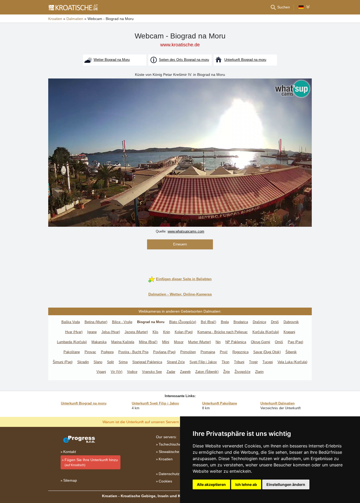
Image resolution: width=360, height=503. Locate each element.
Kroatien (166, 459)
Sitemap (70, 480)
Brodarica (240, 322)
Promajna (208, 352)
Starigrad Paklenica (147, 362)
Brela (225, 322)
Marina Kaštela (122, 342)
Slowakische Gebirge (176, 452)
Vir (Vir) (116, 372)
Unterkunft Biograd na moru (83, 403)
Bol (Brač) (208, 322)
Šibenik (291, 352)
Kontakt (69, 452)
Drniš (275, 322)
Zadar (171, 372)
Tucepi (267, 362)
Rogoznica (240, 352)
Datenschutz (169, 474)
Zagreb (185, 372)
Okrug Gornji (260, 342)
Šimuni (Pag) (62, 362)
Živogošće (242, 372)
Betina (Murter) (96, 322)
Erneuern (180, 244)
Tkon (225, 362)
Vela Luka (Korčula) (292, 362)
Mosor (178, 342)
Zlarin (259, 372)
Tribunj (239, 362)
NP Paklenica (235, 342)
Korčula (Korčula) (265, 332)
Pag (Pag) (295, 342)
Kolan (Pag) (184, 332)
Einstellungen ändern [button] (285, 484)
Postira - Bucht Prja (133, 352)
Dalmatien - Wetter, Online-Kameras (180, 294)
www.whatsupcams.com (186, 231)
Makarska (98, 342)
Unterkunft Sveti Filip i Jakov (155, 403)
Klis (155, 332)
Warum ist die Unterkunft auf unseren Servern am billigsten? (153, 421)
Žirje (226, 372)
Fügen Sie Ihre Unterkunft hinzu (91, 462)
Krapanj (289, 332)
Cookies (165, 481)
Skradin (83, 362)
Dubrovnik (291, 322)
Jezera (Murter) (136, 332)
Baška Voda (70, 322)
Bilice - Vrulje (122, 322)
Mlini (165, 342)
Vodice (132, 372)
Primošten (188, 352)
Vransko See (152, 372)
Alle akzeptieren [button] (211, 484)
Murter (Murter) (199, 342)
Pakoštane (72, 352)
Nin (218, 342)
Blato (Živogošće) (182, 322)
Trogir (253, 362)
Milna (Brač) (148, 342)
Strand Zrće (176, 362)
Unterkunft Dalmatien (277, 403)
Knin (166, 332)
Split (110, 362)
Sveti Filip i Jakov (203, 362)
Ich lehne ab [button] (246, 484)
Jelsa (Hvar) (110, 332)
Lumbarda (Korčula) (72, 342)
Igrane (92, 332)
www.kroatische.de (180, 44)
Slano (98, 362)
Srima (123, 362)
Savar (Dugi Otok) (267, 352)
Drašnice (259, 322)
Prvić (224, 352)
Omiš (279, 342)
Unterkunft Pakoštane (219, 403)
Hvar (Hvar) (73, 332)
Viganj (101, 372)
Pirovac (90, 352)
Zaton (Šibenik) (206, 372)
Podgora (107, 352)
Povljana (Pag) (164, 352)
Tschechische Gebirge (177, 444)
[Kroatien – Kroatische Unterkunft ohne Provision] (73, 7)
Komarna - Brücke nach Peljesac (222, 332)
